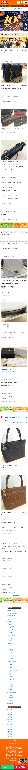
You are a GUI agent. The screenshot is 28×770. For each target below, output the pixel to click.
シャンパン (11, 652)
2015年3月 (10, 717)
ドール (10, 631)
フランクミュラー (12, 681)
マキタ (10, 640)
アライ (10, 667)
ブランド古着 (10, 619)
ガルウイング (4, 369)
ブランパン (11, 679)
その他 (10, 632)
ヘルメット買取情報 (12, 661)
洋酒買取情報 (10, 649)
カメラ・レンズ (12, 616)
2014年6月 (10, 732)
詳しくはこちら (16, 219)
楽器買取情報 (10, 643)
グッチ (10, 695)
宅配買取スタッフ (11, 610)
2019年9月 (10, 709)
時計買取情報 (10, 674)
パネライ (11, 686)
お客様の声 (19, 6)
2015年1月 (10, 721)
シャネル (25, 57)
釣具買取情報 (10, 703)
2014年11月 (10, 724)
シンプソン (11, 664)
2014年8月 (10, 729)
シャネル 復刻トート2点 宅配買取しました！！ (14, 417)
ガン (10, 627)
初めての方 (4, 6)
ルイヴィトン (12, 698)
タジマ (10, 638)
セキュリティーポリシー (14, 743)
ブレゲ (10, 676)
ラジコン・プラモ (12, 629)
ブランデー (11, 653)
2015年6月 (10, 716)
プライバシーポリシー (14, 742)
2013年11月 (10, 736)
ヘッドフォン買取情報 (12, 612)
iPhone (10, 671)
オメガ (10, 677)
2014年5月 (10, 734)
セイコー (10, 624)
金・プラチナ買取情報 (12, 613)
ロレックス (11, 684)
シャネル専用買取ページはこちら (7, 379)
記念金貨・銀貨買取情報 (12, 623)
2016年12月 (10, 711)
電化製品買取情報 (11, 615)
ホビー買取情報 (11, 626)
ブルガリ (11, 689)
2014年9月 (10, 727)
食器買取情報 (10, 656)
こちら (14, 216)
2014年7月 (10, 731)
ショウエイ (11, 662)
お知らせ (10, 621)
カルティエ (11, 687)
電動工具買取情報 (11, 635)
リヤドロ (11, 658)
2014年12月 (10, 722)
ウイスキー (11, 650)
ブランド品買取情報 (19, 57)
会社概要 (14, 740)
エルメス (11, 697)
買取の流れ (11, 6)
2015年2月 (10, 719)
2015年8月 (10, 714)
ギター (10, 646)
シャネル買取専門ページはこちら (7, 203)
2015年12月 (10, 712)
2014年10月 (10, 726)
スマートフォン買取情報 (12, 670)
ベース (10, 644)
